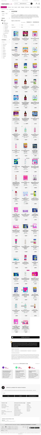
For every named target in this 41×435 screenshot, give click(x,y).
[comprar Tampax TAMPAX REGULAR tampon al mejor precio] (35, 258)
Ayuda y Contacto (4, 0)
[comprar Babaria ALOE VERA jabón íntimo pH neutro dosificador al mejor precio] (25, 274)
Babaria (4, 51)
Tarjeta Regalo (4, 407)
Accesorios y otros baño (15, 352)
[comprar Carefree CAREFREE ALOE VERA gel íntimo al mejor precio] (16, 242)
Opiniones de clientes (17, 405)
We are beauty (16, 406)
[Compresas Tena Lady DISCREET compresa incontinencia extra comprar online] (16, 105)
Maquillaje (22, 7)
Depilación (29, 350)
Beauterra (4, 53)
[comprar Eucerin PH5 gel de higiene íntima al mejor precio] (16, 194)
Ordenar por (29, 22)
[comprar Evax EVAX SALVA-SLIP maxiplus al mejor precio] (16, 82)
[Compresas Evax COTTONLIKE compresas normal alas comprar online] (35, 73)
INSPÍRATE (16, 3)
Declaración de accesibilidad (18, 413)
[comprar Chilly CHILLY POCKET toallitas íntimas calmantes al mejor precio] (25, 210)
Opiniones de (20, 363)
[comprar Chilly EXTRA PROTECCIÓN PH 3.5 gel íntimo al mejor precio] (16, 306)
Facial (13, 7)
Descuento (32, 24)
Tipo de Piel (13, 27)
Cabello (19, 7)
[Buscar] (31, 4)
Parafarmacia (27, 7)
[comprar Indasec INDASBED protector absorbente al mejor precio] (25, 194)
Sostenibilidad (16, 407)
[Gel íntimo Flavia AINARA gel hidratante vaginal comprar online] (16, 265)
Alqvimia (4, 45)
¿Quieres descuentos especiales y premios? (20, 424)
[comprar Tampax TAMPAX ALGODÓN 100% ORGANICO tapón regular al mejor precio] (35, 50)
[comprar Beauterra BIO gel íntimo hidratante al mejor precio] (25, 130)
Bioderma (4, 54)
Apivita (4, 48)
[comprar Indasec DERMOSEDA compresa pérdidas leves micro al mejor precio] (35, 274)
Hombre (3, 13)
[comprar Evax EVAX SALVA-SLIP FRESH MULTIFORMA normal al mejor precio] (35, 162)
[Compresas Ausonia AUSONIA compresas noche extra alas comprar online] (25, 41)
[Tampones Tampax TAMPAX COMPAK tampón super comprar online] (16, 281)
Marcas (38, 7)
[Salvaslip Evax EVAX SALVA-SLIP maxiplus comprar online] (16, 89)
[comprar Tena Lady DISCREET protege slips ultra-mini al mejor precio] (35, 242)
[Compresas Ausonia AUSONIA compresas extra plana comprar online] (25, 73)
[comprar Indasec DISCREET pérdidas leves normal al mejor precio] (25, 178)
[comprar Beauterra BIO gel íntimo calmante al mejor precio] (25, 306)
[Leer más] (34, 390)
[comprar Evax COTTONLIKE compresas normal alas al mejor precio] (35, 66)
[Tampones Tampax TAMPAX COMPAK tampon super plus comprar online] (35, 217)
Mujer (6, 13)
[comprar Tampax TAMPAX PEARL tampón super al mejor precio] (16, 162)
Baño (12, 350)
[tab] (15, 25)
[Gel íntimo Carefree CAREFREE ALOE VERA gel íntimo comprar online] (16, 249)
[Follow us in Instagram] (23, 427)
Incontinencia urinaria (5, 34)
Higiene (31, 7)
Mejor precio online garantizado (15, 1)
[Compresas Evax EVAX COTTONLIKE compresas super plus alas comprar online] (35, 297)
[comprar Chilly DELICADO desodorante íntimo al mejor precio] (16, 146)
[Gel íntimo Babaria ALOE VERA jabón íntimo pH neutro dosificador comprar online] (25, 281)
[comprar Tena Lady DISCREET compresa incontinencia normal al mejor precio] (35, 194)
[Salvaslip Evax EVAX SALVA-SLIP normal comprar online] (35, 41)
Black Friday (28, 409)
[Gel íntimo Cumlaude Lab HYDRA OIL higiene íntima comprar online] (35, 313)
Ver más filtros (35, 22)
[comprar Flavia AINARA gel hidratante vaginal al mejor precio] (16, 258)
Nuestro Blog (3, 410)
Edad (22, 27)
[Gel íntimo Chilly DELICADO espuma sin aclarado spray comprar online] (35, 137)
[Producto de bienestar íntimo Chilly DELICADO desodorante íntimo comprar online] (16, 153)
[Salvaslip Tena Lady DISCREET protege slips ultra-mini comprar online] (35, 249)
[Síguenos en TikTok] (25, 427)
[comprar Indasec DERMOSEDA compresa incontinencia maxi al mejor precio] (16, 226)
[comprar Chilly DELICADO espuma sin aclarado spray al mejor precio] (35, 130)
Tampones (6, 28)
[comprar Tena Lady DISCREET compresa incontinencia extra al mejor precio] (16, 98)
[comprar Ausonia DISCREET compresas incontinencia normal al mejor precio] (16, 66)
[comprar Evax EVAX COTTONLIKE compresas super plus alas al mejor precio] (35, 290)
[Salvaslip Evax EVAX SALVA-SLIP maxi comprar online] (25, 57)
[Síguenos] (28, 428)
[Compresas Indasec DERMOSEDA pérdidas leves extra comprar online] (35, 233)
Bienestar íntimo (6, 31)
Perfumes (9, 7)
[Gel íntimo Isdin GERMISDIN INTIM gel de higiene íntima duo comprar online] (35, 185)
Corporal (15, 7)
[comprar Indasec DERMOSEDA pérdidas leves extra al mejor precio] (35, 226)
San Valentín (28, 405)
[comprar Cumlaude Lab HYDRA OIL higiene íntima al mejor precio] (35, 306)
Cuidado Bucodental (23, 350)
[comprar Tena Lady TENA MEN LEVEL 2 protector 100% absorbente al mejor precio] (35, 146)
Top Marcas (4, 39)
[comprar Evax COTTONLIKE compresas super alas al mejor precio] (25, 146)
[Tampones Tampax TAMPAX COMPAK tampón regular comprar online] (25, 233)
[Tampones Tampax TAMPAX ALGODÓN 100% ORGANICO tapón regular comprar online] (35, 57)
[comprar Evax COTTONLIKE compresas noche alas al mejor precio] (35, 114)
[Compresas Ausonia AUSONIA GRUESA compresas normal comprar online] (25, 265)
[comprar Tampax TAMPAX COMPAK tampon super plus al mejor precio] (35, 210)
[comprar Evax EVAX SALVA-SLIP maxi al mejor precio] (25, 50)
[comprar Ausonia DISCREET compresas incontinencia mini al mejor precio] (16, 114)
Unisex (3, 15)
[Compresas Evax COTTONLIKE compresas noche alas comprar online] (35, 121)
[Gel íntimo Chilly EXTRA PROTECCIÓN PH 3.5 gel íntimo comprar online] (16, 313)
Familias (3, 18)
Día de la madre (29, 407)
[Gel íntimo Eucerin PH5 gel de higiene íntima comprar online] (16, 201)
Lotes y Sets (34, 350)
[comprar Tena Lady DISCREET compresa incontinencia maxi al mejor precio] (16, 290)
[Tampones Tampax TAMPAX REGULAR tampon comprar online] (35, 265)
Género (3, 11)
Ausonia (4, 50)
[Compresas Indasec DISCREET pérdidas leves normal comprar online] (25, 185)
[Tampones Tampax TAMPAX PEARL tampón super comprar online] (16, 169)
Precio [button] (22, 24)
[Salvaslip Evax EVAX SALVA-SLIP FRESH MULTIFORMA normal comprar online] (35, 169)
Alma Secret (5, 44)
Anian (4, 47)
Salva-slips (5, 24)
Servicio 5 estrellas (25, 0)
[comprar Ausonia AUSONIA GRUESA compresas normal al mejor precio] (25, 258)
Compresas (6, 27)
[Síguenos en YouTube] (28, 427)
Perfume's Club (4, 9)
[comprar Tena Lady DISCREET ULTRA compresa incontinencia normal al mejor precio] (35, 82)
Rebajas (28, 404)
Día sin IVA (28, 408)
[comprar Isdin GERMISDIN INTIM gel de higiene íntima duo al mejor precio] (35, 178)
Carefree (4, 56)
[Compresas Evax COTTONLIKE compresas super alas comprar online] (25, 153)
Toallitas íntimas (6, 30)
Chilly (4, 57)
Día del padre (29, 406)
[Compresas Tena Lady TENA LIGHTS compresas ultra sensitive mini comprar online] (16, 57)
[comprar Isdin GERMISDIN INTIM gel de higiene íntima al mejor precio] (25, 162)
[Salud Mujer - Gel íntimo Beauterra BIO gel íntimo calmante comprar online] (25, 313)
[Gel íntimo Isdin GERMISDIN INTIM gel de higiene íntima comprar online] (25, 169)
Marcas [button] (13, 24)
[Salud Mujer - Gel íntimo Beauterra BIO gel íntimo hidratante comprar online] (25, 137)
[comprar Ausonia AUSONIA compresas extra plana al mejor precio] (25, 66)
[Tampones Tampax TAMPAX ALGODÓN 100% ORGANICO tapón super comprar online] (35, 105)
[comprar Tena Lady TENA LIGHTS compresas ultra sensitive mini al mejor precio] (16, 50)
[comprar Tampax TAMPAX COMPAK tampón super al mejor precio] (16, 274)
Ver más (37, 363)
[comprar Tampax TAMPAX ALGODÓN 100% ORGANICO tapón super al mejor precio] (35, 98)
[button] (8, 409)
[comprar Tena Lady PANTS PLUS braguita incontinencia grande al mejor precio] (16, 34)
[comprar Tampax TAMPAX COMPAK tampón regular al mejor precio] (25, 226)
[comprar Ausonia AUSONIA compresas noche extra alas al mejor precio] (25, 34)
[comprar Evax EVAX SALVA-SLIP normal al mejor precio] (35, 34)
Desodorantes (17, 350)
